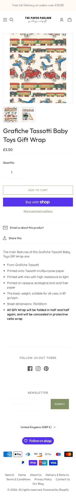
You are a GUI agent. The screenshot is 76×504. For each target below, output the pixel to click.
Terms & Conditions (18, 479)
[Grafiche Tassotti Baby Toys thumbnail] (10, 114)
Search (9, 475)
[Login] (62, 20)
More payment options (38, 211)
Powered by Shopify (56, 490)
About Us (36, 475)
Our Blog (38, 483)
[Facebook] (30, 368)
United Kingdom (36, 427)
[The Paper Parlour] (38, 19)
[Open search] (12, 20)
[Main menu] (5, 20)
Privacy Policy (43, 479)
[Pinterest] (46, 368)
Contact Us (63, 479)
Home (22, 475)
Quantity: (9, 162)
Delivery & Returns (57, 475)
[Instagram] (38, 368)
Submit (60, 404)
